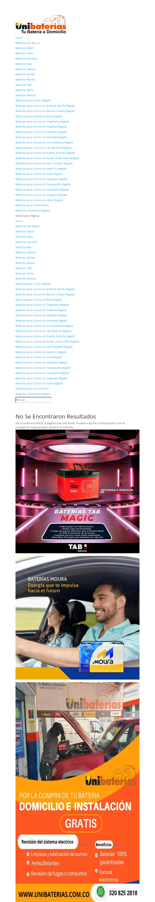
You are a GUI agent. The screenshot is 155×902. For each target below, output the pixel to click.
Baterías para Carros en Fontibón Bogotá (41, 132)
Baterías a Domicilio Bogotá (33, 210)
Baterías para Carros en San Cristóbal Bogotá (44, 163)
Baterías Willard (26, 95)
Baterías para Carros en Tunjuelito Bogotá (42, 189)
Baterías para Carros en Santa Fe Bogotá (41, 168)
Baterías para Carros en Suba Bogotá (39, 174)
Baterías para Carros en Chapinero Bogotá (42, 121)
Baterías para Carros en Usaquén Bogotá (41, 195)
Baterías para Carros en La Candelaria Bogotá (44, 142)
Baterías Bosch (25, 48)
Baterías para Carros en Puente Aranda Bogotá (45, 153)
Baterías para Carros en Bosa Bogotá (39, 116)
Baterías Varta (24, 90)
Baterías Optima (26, 69)
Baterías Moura (25, 79)
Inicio (19, 37)
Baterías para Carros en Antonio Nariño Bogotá (45, 105)
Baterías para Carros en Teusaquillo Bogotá (43, 184)
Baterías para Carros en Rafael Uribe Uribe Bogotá (47, 158)
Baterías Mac (24, 64)
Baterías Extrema (26, 58)
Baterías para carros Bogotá (33, 100)
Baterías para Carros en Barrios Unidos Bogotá (45, 111)
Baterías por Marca (28, 43)
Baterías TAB (24, 85)
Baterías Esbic (24, 53)
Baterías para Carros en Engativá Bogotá (41, 126)
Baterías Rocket (25, 74)
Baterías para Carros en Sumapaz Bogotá (41, 179)
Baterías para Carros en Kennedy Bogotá (41, 137)
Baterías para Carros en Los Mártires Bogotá (43, 147)
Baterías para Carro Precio (32, 205)
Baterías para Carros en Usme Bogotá (39, 200)
